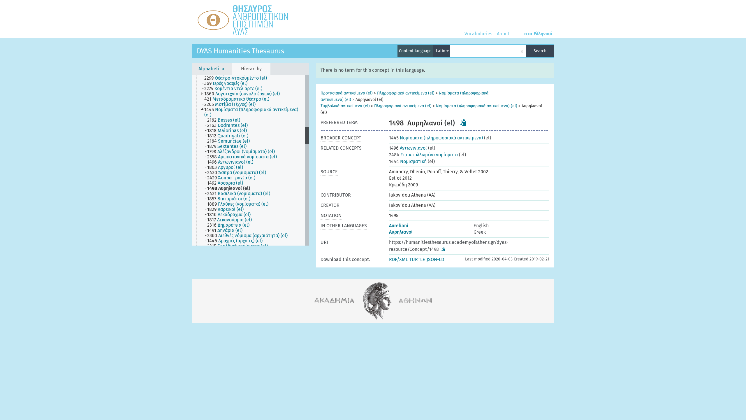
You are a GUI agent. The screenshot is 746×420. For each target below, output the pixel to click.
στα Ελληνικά (538, 33)
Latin (441, 50)
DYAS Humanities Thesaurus (240, 51)
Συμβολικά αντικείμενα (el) (345, 106)
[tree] (250, 160)
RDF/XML (398, 259)
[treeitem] (238, 78)
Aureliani (398, 225)
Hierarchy (251, 68)
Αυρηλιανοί (401, 232)
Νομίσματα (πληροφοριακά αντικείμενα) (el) (476, 106)
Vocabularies (478, 33)
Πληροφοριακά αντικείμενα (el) (405, 93)
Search (540, 50)
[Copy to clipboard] (463, 122)
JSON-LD (435, 259)
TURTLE (417, 259)
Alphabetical (212, 68)
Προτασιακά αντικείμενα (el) (347, 93)
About (503, 33)
